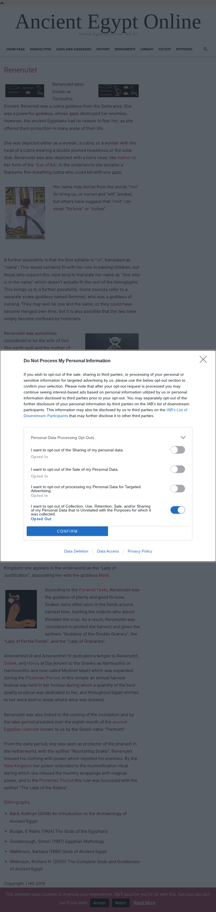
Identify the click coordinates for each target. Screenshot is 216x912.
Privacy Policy (140, 551)
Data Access (108, 551)
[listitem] (108, 437)
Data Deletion (76, 551)
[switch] (177, 450)
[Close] (205, 361)
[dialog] (108, 456)
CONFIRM (67, 531)
